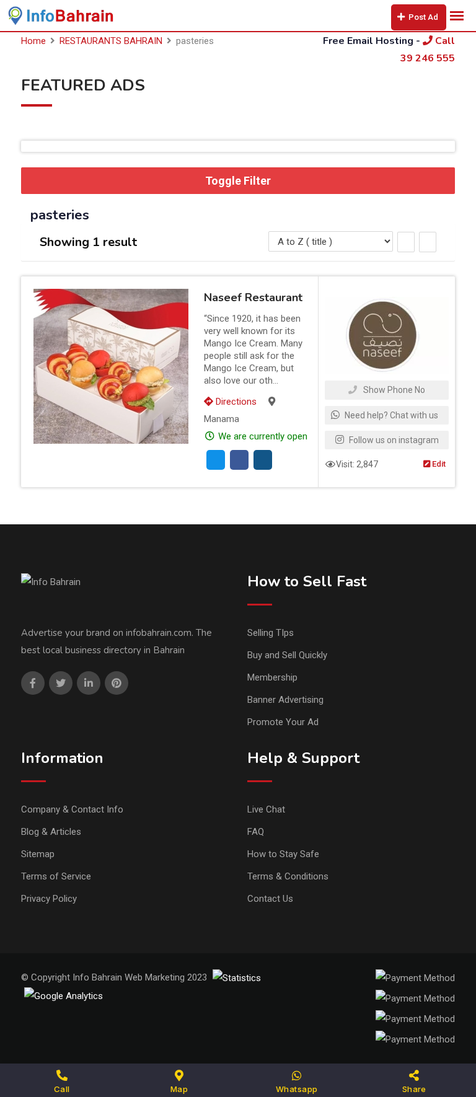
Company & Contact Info (72, 809)
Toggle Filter (238, 180)
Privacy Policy (49, 898)
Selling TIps (270, 632)
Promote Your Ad (283, 722)
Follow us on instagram (393, 440)
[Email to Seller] (215, 459)
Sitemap (38, 854)
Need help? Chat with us (390, 415)
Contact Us (270, 898)
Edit (438, 464)
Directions (235, 401)
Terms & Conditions (287, 876)
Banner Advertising (285, 699)
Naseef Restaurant (253, 297)
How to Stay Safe (283, 854)
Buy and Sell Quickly (287, 655)
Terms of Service (56, 876)
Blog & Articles (51, 831)
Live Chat (266, 809)
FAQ (255, 831)
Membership (272, 677)
